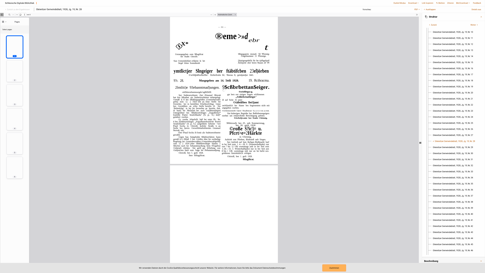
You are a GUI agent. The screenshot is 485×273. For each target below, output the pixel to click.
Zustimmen (334, 268)
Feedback (477, 3)
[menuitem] (453, 32)
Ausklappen (431, 9)
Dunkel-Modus (400, 3)
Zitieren (450, 3)
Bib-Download (462, 3)
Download (412, 3)
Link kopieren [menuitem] (427, 3)
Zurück (434, 25)
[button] (453, 17)
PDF (416, 9)
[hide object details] (420, 143)
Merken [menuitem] (441, 3)
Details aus (476, 9)
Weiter (473, 25)
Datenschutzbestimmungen (273, 268)
